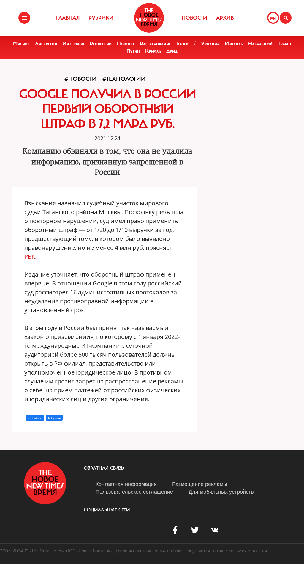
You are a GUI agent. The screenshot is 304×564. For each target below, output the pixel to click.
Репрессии (101, 43)
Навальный (260, 43)
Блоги (182, 43)
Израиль (234, 43)
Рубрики (100, 18)
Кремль (153, 51)
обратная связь (104, 468)
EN (273, 18)
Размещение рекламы (199, 483)
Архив (225, 18)
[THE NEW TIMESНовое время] (149, 18)
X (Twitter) (35, 418)
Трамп (284, 43)
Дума (172, 51)
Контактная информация (126, 483)
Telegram (54, 418)
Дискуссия (46, 43)
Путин (133, 51)
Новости (194, 18)
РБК (29, 256)
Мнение (21, 43)
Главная (68, 18)
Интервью (73, 43)
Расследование (155, 43)
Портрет (125, 43)
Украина (210, 43)
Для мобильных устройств (221, 491)
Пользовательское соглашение (134, 491)
